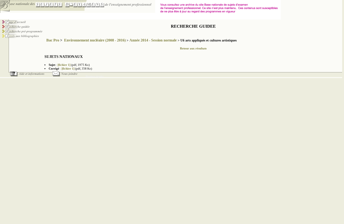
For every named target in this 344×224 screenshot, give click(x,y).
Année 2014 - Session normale (153, 40)
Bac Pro (52, 40)
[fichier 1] (64, 65)
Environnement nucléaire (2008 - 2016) (95, 40)
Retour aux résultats (193, 48)
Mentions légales (94, 76)
